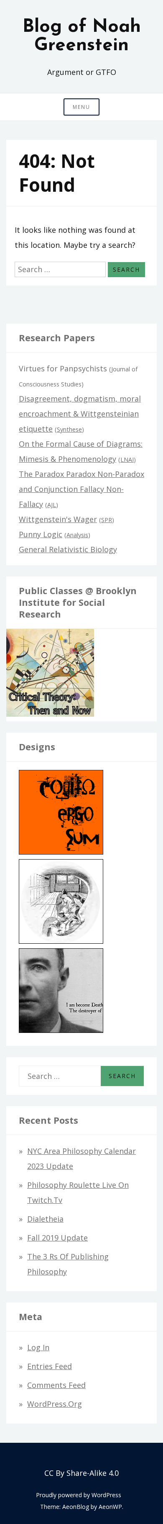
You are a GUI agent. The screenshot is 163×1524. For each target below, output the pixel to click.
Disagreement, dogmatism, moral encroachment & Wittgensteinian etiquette (80, 414)
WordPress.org (54, 1404)
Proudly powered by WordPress (78, 1495)
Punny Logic (40, 534)
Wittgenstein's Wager (58, 519)
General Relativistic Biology (68, 549)
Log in (38, 1347)
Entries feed (49, 1366)
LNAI (127, 459)
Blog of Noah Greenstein (82, 36)
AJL (51, 505)
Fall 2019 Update (57, 1238)
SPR (106, 520)
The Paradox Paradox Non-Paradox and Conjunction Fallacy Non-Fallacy (81, 489)
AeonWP (110, 1507)
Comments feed (56, 1385)
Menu (81, 107)
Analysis (77, 535)
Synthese (69, 429)
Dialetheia (45, 1219)
